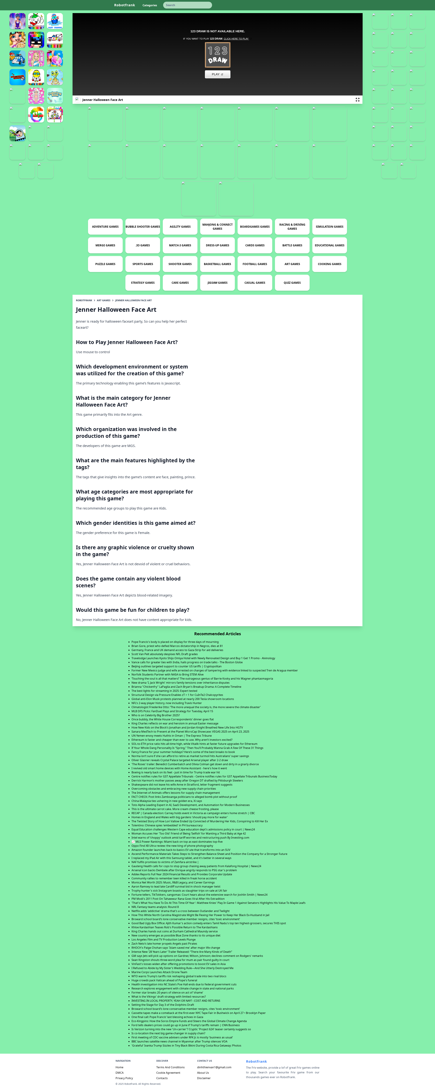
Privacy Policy (124, 1078)
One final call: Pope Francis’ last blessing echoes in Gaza (167, 1017)
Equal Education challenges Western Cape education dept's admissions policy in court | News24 (193, 829)
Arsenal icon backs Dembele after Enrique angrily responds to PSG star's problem (184, 870)
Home (119, 1067)
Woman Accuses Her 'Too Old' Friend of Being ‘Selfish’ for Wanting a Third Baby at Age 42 (189, 833)
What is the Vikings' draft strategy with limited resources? (169, 996)
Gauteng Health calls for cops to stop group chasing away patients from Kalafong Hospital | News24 (196, 866)
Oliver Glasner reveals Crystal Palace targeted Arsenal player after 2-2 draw (180, 760)
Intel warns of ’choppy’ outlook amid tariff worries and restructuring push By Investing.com (190, 837)
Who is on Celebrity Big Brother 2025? (156, 715)
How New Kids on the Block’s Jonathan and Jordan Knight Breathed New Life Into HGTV (187, 727)
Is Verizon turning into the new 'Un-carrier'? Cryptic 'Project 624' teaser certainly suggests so (191, 1029)
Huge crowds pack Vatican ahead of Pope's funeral (164, 980)
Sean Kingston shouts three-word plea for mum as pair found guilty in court (180, 960)
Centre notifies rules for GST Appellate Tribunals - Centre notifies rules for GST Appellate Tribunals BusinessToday (204, 776)
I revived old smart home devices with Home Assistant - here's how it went (179, 768)
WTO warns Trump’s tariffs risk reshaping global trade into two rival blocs (179, 976)
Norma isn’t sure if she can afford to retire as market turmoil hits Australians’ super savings (190, 756)
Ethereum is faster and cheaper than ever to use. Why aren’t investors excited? (182, 740)
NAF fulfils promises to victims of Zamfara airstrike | (165, 862)
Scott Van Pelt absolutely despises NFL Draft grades (165, 654)
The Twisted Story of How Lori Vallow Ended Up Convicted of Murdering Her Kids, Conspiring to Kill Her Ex (200, 821)
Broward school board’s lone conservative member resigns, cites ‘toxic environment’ (186, 919)
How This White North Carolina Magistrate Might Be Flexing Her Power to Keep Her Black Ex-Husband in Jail (200, 915)
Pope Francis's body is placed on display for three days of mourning (175, 642)
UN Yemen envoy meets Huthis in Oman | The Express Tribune (172, 735)
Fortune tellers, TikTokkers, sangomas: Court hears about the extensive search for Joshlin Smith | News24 (199, 895)
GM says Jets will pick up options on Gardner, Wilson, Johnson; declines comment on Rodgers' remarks (197, 956)
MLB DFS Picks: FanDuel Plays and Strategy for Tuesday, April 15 (172, 711)
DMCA (120, 1073)
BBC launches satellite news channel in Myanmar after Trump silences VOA (179, 1041)
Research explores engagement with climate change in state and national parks (183, 988)
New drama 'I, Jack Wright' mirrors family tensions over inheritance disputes (181, 682)
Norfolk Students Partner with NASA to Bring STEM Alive (168, 674)
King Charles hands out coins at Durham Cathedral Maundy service (175, 931)
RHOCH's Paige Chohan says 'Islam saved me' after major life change (176, 948)
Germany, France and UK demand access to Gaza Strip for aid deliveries (177, 650)
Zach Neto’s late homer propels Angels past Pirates (164, 943)
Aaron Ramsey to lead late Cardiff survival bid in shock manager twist (176, 886)
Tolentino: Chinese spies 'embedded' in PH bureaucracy (167, 825)
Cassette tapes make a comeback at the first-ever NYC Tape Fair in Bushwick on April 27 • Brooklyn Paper (199, 1013)
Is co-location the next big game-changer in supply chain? (168, 1033)
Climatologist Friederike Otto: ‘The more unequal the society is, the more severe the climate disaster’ (196, 707)
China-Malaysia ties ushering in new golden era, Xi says (167, 801)
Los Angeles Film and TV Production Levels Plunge (164, 939)
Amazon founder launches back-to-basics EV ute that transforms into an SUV (181, 850)
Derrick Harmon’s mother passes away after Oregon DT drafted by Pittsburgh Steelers (187, 780)
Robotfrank (124, 5)
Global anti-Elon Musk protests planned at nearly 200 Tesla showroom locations (183, 699)
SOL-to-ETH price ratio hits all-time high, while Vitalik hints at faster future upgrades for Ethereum (194, 744)
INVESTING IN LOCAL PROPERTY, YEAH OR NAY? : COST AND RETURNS (176, 1001)
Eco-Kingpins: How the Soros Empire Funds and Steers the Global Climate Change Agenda (189, 1021)
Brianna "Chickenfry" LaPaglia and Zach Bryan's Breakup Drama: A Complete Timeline (186, 687)
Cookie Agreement (168, 1073)
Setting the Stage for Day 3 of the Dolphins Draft (163, 1005)
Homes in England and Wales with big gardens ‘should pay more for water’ (180, 817)
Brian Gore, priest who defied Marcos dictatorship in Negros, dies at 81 (177, 646)
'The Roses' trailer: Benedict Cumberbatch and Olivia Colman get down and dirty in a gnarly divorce (195, 764)
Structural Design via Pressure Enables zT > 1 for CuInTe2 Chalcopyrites (177, 695)
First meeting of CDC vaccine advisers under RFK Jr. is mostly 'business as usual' (182, 1037)
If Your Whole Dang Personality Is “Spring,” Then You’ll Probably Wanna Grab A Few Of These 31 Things (197, 748)
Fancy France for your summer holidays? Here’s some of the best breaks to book (183, 752)
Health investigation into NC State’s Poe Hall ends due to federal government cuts (184, 984)
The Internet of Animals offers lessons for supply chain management (176, 793)
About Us (203, 1073)
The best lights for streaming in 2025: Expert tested (164, 691)
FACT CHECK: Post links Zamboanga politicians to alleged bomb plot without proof (184, 797)
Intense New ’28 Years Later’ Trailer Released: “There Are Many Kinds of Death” (182, 952)
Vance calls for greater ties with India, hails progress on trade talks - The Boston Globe (187, 662)
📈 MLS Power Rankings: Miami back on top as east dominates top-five (177, 842)
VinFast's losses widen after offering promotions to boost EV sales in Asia (179, 964)
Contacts (162, 1078)
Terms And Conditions (170, 1067)
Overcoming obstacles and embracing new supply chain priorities (174, 789)
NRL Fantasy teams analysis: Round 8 (155, 907)
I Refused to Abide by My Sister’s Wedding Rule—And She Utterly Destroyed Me (182, 968)
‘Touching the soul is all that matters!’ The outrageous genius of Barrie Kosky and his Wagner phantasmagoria (202, 678)
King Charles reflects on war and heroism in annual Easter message (175, 723)
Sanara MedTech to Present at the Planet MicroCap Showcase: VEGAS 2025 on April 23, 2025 (190, 731)
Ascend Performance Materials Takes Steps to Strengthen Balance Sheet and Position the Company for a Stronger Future (209, 854)
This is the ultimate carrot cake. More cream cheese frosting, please (175, 809)
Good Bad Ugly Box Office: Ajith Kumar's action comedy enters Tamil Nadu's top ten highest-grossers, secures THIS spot (209, 923)
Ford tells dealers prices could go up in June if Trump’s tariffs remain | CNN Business (186, 1025)
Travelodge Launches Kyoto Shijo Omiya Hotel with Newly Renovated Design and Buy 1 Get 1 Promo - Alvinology (203, 658)
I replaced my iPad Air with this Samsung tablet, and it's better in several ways (181, 858)
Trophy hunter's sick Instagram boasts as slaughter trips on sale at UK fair (179, 890)
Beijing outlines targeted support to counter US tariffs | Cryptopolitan (177, 666)
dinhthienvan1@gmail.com (214, 1067)
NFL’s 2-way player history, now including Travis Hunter (167, 703)
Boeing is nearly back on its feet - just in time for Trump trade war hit (176, 772)
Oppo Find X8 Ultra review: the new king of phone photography (172, 846)
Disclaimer (204, 1078)
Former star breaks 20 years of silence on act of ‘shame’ (167, 992)
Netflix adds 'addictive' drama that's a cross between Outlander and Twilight (181, 911)
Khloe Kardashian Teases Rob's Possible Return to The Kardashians (175, 927)
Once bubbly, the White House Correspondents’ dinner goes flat (173, 719)
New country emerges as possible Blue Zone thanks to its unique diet (176, 935)
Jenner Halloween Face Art (133, 300)
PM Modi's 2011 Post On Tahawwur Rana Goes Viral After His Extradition (178, 899)
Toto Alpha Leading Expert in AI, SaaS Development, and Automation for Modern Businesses (191, 805)
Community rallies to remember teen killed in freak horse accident (174, 878)
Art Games (103, 300)
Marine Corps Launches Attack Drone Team (159, 972)
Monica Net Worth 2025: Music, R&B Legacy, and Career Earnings (173, 882)
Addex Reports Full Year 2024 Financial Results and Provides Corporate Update (182, 874)
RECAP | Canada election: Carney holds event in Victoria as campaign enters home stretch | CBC (193, 813)
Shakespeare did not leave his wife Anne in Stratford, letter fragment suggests (182, 784)
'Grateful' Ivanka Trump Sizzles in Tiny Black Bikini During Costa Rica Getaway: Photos (186, 1045)
